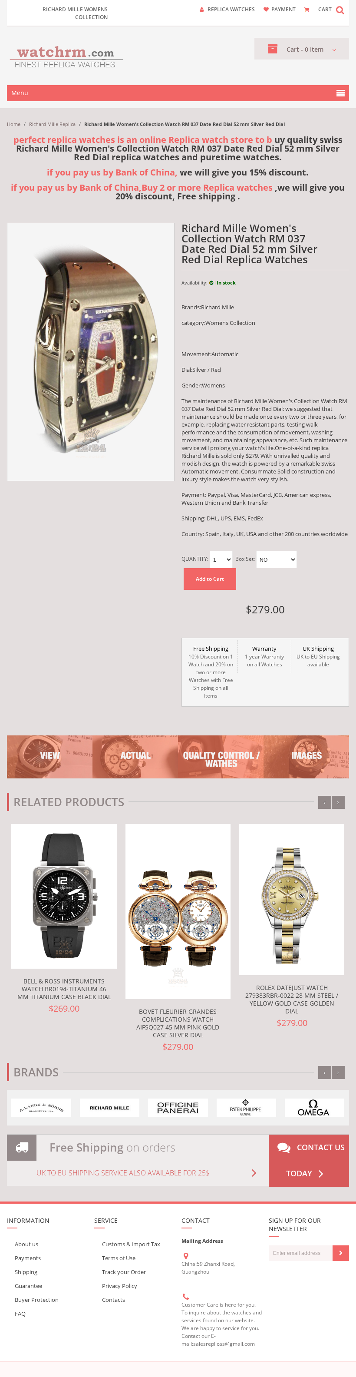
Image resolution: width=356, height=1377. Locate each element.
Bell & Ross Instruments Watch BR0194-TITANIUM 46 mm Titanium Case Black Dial (64, 989)
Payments (28, 1258)
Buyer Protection (37, 1300)
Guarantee (28, 1286)
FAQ (20, 1313)
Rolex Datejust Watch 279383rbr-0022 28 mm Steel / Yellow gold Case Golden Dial (291, 999)
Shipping (26, 1272)
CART (325, 9)
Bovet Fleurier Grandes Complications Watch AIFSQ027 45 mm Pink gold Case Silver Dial (177, 1023)
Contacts (113, 1300)
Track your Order (124, 1272)
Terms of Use (118, 1258)
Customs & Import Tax (131, 1244)
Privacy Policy (119, 1286)
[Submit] (341, 1253)
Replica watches (231, 9)
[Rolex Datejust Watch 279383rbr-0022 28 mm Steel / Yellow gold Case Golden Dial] (291, 900)
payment (283, 9)
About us (26, 1244)
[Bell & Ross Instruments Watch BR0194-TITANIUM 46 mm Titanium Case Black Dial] (63, 896)
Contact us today (315, 1160)
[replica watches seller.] (66, 56)
